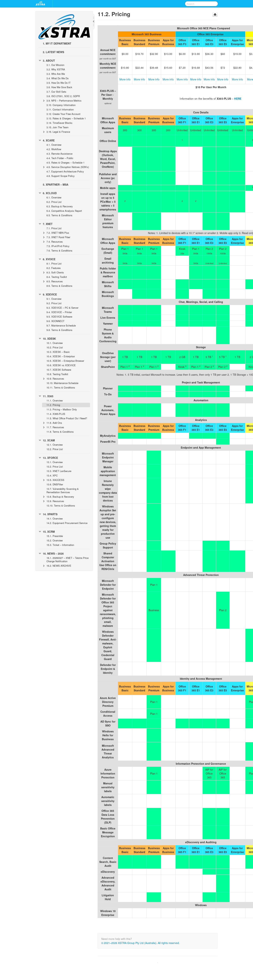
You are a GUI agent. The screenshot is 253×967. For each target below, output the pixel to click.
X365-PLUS (55, 414)
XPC (52, 475)
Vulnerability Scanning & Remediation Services (62, 490)
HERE (237, 98)
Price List (53, 202)
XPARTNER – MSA (55, 184)
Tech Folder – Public (59, 158)
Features (53, 268)
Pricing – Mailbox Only (61, 409)
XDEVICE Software (59, 316)
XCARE (49, 140)
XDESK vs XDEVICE (61, 365)
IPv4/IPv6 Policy (57, 246)
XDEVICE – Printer (59, 312)
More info (125, 79)
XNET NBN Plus (57, 232)
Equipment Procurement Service (66, 523)
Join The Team (57, 127)
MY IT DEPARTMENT (57, 43)
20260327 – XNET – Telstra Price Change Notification (67, 559)
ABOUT (49, 60)
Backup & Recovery (59, 206)
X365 (48, 396)
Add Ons (54, 422)
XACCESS (55, 480)
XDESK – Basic (58, 352)
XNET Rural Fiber (58, 237)
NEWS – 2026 (53, 553)
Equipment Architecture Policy (65, 171)
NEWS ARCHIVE (58, 565)
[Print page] (215, 15)
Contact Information (60, 109)
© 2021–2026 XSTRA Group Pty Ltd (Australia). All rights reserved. (140, 943)
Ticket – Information (60, 545)
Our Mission (55, 65)
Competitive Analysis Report (64, 211)
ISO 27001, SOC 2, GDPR (63, 96)
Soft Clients (55, 272)
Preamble (54, 536)
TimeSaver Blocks (59, 123)
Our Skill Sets (56, 91)
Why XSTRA (55, 69)
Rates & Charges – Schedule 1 (66, 118)
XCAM (49, 440)
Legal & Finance (58, 131)
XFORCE (50, 458)
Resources (54, 241)
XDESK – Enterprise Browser (65, 360)
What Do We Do (57, 78)
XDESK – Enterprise (60, 356)
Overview (53, 144)
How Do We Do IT (58, 82)
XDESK (49, 338)
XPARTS (50, 514)
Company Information (61, 105)
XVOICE (49, 259)
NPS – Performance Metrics (63, 100)
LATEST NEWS (53, 52)
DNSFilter (54, 484)
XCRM (49, 531)
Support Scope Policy (60, 176)
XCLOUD (50, 193)
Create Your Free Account (63, 114)
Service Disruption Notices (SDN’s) (67, 167)
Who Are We (55, 74)
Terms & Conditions (59, 215)
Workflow (53, 149)
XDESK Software (58, 369)
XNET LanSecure (58, 471)
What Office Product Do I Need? (66, 418)
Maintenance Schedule (61, 325)
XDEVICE (50, 294)
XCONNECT (55, 321)
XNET (48, 224)
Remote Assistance (59, 153)
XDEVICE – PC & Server (62, 307)
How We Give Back (59, 87)
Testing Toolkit (56, 277)
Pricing (53, 405)
